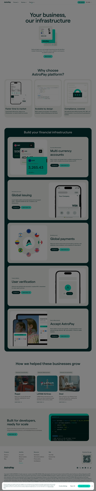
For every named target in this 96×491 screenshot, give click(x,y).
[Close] (92, 486)
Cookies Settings (63, 486)
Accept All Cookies (84, 486)
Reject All (72, 486)
